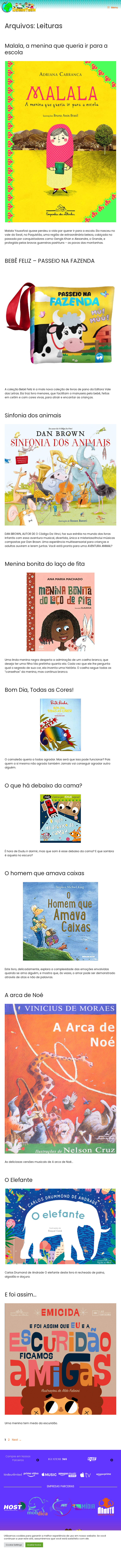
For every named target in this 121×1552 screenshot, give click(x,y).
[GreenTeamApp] (19, 7)
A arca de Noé (24, 995)
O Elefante (19, 1180)
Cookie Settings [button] (14, 1544)
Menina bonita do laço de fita (45, 564)
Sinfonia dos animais (33, 415)
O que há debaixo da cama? (43, 785)
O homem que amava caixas (44, 873)
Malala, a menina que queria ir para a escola (56, 49)
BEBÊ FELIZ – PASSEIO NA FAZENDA (50, 261)
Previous (37, 1460)
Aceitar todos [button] (34, 1544)
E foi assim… (20, 1294)
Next (16, 1440)
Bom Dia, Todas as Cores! (39, 690)
